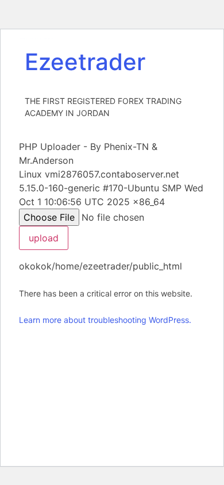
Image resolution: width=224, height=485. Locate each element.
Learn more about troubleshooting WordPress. (105, 320)
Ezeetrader (85, 62)
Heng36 (36, 38)
